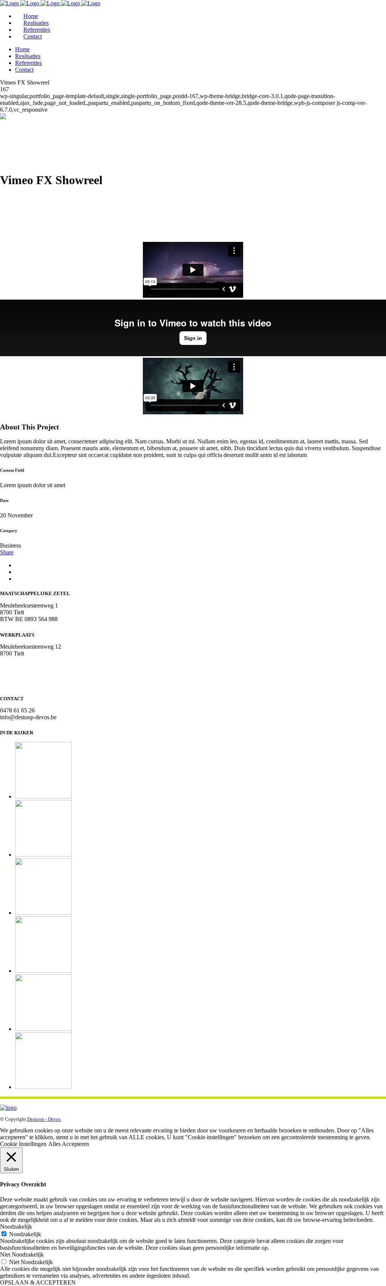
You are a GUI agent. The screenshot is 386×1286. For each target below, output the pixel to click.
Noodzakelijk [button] (16, 1226)
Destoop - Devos (44, 1119)
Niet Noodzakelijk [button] (22, 1254)
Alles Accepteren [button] (68, 1144)
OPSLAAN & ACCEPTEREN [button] (38, 1282)
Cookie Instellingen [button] (23, 1144)
